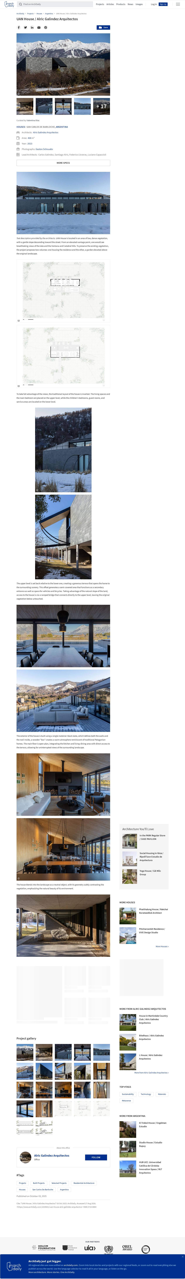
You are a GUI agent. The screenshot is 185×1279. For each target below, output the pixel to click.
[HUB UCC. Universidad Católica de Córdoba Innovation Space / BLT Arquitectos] (127, 1169)
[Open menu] (178, 4)
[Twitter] (25, 27)
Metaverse (126, 1100)
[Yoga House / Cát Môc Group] (129, 876)
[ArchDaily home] (9, 4)
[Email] (39, 27)
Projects (100, 4)
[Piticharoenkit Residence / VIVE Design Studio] (127, 935)
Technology (146, 1094)
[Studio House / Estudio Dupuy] (127, 1149)
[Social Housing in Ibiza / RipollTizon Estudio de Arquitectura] (129, 858)
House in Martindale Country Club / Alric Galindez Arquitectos (153, 1019)
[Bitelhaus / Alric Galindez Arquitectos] (127, 1042)
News (130, 4)
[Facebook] (19, 27)
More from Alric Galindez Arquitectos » (151, 1073)
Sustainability (128, 1094)
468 (29, 138)
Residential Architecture (84, 1183)
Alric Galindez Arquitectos (45, 132)
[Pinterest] (45, 27)
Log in (154, 4)
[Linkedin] (32, 27)
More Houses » (162, 946)
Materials (162, 1094)
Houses (21, 127)
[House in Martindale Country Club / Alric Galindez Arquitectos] (127, 1022)
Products (120, 4)
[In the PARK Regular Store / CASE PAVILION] (129, 841)
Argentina (62, 127)
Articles (110, 4)
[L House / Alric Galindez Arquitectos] (127, 1061)
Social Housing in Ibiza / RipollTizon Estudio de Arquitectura (151, 857)
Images (139, 4)
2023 (29, 143)
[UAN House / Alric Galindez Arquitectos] (25, 1052)
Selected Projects (59, 1183)
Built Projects (39, 1183)
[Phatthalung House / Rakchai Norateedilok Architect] (127, 916)
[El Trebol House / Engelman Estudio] (127, 1129)
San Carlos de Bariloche (42, 1189)
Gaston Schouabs (44, 149)
